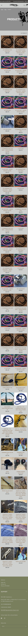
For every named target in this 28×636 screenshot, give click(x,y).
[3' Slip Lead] (20, 220)
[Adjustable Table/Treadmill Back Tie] (7, 399)
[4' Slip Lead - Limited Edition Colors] (20, 320)
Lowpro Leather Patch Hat (21, 472)
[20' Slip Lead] (20, 180)
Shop (5, 9)
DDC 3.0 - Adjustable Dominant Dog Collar (20, 429)
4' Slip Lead (7, 328)
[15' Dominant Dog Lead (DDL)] (7, 81)
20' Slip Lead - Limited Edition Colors (7, 210)
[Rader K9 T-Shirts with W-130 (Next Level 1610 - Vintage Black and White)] (7, 553)
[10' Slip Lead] (7, 62)
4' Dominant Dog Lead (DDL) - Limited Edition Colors (20, 309)
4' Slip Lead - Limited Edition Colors (21, 329)
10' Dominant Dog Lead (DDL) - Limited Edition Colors (21, 51)
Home (2, 9)
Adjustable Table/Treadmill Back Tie (7, 408)
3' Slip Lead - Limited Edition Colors (7, 249)
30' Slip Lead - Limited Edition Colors (7, 289)
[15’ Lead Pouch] (7, 121)
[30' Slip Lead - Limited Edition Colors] (7, 280)
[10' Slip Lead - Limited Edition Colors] (20, 62)
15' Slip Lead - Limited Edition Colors (20, 111)
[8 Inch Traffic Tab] (7, 379)
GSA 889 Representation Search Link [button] (10, 610)
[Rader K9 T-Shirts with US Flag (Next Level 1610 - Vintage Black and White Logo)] (7, 506)
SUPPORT (4, 592)
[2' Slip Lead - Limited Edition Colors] (7, 161)
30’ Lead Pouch (21, 289)
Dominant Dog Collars (20, 453)
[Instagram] (5, 618)
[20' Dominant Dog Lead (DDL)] (20, 161)
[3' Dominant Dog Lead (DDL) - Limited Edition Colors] (7, 220)
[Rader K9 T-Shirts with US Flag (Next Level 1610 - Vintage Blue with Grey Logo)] (7, 530)
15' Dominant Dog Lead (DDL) (7, 90)
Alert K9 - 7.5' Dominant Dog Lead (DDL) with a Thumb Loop (21, 409)
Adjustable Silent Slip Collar (20, 388)
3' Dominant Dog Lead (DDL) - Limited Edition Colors (7, 230)
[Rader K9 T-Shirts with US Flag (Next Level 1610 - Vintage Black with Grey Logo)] (20, 506)
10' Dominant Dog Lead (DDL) (7, 50)
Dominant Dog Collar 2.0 (7, 453)
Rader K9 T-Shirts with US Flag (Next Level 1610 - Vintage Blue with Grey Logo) (7, 540)
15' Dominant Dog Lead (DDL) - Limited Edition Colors (21, 91)
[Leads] (7, 463)
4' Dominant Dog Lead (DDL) (7, 308)
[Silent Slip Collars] (20, 553)
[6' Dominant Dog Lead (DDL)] (7, 339)
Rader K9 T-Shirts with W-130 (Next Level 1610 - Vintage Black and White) (7, 564)
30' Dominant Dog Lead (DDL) (20, 249)
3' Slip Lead (21, 228)
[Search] (24, 5)
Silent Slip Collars (21, 561)
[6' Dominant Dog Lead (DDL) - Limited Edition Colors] (20, 339)
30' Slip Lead (20, 268)
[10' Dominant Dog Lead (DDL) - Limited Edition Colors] (20, 42)
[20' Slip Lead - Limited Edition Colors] (7, 201)
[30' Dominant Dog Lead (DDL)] (20, 241)
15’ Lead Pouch (7, 129)
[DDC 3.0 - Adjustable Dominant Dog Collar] (20, 421)
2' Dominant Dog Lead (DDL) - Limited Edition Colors (7, 150)
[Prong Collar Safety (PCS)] (7, 482)
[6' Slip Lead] (7, 360)
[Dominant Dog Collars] (20, 444)
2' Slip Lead (21, 148)
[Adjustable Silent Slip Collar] (20, 379)
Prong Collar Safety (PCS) (7, 491)
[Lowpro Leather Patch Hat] (20, 463)
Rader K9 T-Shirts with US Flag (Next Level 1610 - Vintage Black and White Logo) (7, 517)
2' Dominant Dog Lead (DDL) (20, 130)
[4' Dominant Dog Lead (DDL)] (7, 300)
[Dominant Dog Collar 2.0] (7, 444)
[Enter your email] (25, 626)
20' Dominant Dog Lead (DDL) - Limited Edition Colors (7, 190)
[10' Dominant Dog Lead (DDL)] (7, 42)
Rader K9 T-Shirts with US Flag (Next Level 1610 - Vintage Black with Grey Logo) (21, 517)
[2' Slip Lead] (20, 140)
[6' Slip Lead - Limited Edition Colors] (20, 360)
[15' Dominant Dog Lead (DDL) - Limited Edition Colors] (20, 81)
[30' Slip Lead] (20, 260)
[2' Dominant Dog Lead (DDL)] (20, 121)
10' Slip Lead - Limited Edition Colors (20, 71)
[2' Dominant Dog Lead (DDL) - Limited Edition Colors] (7, 140)
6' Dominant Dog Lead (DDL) (7, 348)
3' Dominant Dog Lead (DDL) (20, 210)
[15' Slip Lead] (7, 102)
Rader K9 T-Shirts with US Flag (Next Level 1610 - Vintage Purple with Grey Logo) (21, 541)
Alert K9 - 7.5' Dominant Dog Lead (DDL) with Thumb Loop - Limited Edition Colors (7, 432)
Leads (7, 471)
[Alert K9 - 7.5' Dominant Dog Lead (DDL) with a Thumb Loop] (20, 399)
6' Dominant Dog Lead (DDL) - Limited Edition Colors (20, 349)
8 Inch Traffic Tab (7, 387)
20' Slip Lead (21, 188)
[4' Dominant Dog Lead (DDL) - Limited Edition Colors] (20, 300)
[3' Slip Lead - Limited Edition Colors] (7, 241)
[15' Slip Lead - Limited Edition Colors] (20, 102)
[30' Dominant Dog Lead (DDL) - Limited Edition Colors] (7, 260)
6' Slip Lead (7, 368)
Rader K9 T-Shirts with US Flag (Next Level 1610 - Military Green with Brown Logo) (20, 493)
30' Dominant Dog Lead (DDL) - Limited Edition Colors (7, 269)
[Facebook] (2, 618)
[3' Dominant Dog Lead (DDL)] (20, 201)
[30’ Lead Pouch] (20, 280)
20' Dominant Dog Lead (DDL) (20, 170)
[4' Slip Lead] (7, 320)
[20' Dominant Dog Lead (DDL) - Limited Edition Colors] (7, 180)
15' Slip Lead (7, 110)
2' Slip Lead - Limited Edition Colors (7, 170)
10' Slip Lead (7, 70)
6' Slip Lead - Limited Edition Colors (20, 369)
